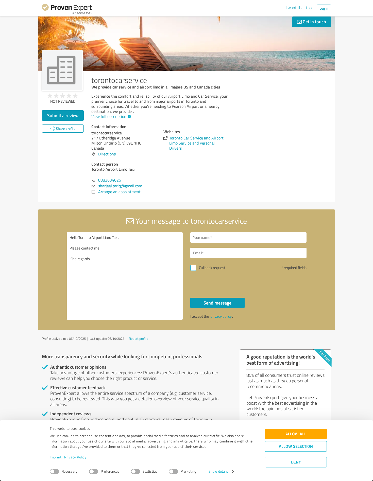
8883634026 (109, 180)
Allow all (295, 434)
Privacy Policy (75, 457)
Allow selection (296, 446)
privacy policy (221, 316)
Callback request (212, 267)
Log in (323, 8)
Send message (217, 302)
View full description (108, 116)
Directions (107, 154)
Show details (218, 471)
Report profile (138, 338)
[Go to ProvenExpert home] (67, 9)
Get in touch (314, 21)
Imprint (56, 457)
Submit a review (63, 115)
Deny (296, 462)
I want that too (299, 7)
